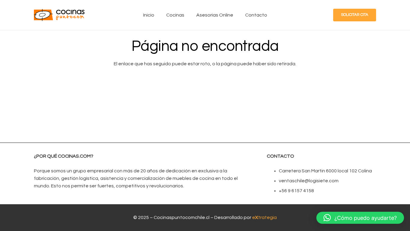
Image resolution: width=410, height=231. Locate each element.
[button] (360, 218)
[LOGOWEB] (59, 15)
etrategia (264, 217)
